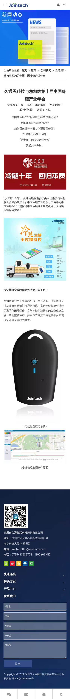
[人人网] (25, 563)
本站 (48, 110)
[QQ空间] (18, 563)
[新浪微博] (12, 563)
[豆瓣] (31, 563)
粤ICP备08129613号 (23, 678)
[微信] (6, 563)
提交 (17, 664)
